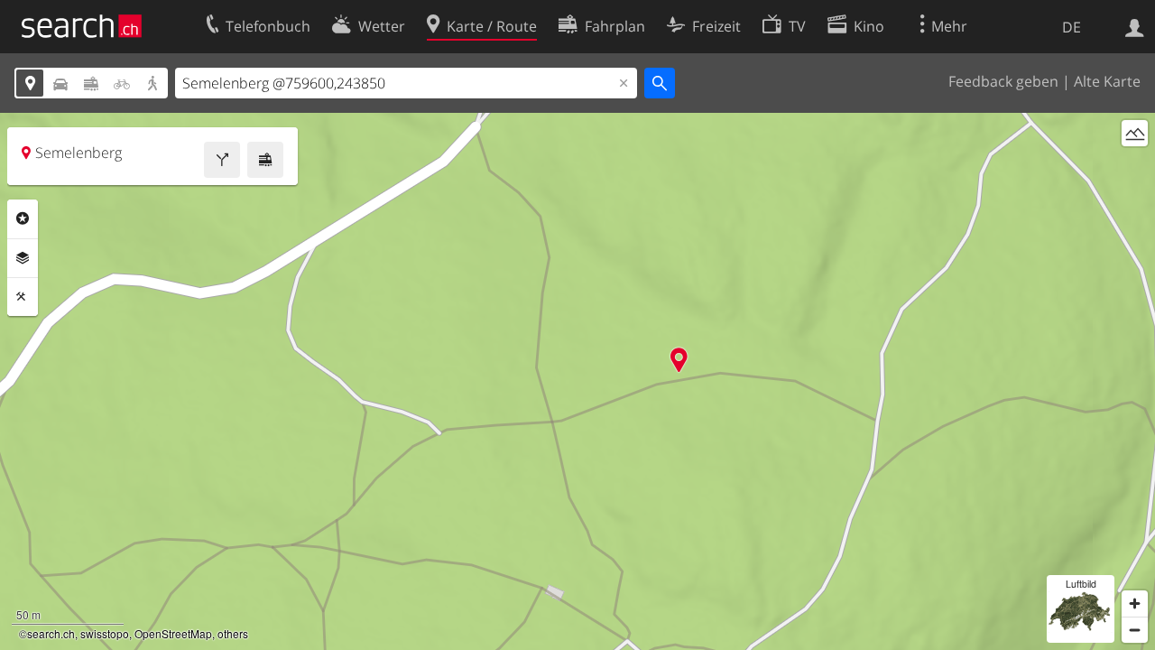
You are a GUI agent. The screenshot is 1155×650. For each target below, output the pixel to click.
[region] (577, 381)
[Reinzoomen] (1135, 603)
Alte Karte (1107, 81)
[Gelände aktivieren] (1135, 133)
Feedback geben (1003, 81)
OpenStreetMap (173, 633)
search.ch (51, 633)
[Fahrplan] (265, 160)
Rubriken (22, 218)
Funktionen (22, 297)
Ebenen (22, 258)
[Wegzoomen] (1135, 630)
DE (1071, 27)
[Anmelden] (1134, 26)
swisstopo (104, 633)
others (232, 633)
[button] (679, 359)
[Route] (222, 160)
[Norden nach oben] (1135, 166)
